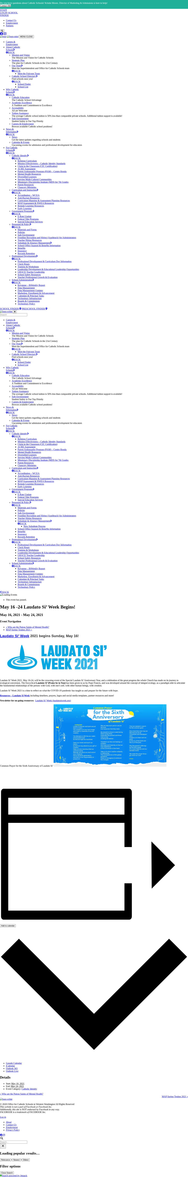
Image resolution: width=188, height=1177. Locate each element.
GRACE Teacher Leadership (31, 272)
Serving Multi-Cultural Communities (35, 179)
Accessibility (18, 108)
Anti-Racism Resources (29, 198)
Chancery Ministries (27, 187)
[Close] (15, 311)
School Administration (22, 280)
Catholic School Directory (24, 76)
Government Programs (22, 211)
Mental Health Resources (29, 174)
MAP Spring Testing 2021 (19, 629)
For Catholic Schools (11, 149)
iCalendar (10, 1066)
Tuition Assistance (20, 113)
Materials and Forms (27, 229)
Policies (21, 232)
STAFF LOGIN (3, 11)
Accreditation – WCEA (29, 195)
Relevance (5, 1160)
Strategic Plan (18, 60)
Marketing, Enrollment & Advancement (36, 293)
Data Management (26, 288)
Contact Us (11, 20)
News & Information (11, 130)
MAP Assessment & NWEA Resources (36, 203)
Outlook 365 (12, 1068)
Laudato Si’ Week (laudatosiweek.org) (53, 700)
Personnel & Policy (21, 224)
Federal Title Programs (28, 219)
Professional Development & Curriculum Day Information (45, 261)
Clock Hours (24, 264)
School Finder (24, 84)
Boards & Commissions (29, 301)
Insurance (22, 251)
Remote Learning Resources (31, 206)
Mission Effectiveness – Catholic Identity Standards (41, 163)
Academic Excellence (22, 102)
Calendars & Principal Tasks (31, 296)
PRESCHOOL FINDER (34, 308)
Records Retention (26, 253)
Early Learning (25, 208)
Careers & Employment (12, 43)
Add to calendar (8, 926)
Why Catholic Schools (12, 90)
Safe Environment (20, 118)
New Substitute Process (34, 526)
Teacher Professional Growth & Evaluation (38, 277)
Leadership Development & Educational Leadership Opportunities (48, 269)
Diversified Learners (27, 176)
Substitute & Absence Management (34, 243)
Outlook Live (12, 1071)
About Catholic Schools (13, 48)
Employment (12, 23)
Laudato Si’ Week (14, 636)
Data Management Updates (30, 290)
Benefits (21, 248)
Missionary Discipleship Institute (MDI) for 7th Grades (43, 182)
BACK (11, 52)
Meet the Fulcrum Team (29, 73)
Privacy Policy (13, 1130)
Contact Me (5, 5)
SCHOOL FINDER (9, 308)
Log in (3, 1117)
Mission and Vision (21, 55)
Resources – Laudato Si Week (15, 695)
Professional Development (24, 256)
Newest (16, 1160)
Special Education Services (30, 221)
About (8, 1122)
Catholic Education (21, 97)
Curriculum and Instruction (24, 190)
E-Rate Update (24, 216)
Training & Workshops (28, 266)
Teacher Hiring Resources (30, 240)
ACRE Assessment (26, 169)
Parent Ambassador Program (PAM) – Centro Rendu (42, 171)
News (14, 137)
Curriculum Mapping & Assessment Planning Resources (44, 200)
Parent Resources (26, 184)
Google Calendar (14, 1063)
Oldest (25, 1160)
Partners (9, 25)
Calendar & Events (20, 142)
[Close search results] (3, 1146)
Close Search (7, 1173)
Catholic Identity (19, 155)
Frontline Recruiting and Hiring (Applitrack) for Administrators (47, 237)
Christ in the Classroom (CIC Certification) (37, 166)
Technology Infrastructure (30, 298)
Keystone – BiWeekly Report (31, 285)
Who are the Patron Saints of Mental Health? (27, 627)
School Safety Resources (29, 274)
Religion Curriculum (27, 161)
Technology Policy (26, 303)
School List (23, 87)
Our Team (16, 65)
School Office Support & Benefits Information (39, 245)
